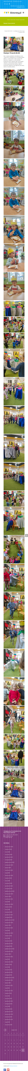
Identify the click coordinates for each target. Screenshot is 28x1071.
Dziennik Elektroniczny (8, 1)
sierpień (14, 1030)
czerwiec (9, 870)
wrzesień (9, 865)
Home (8, 19)
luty (7, 852)
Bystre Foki (13, 19)
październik (9, 862)
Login (7, 3)
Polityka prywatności (13, 1066)
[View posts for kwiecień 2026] (5, 1030)
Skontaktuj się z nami (17, 1)
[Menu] (23, 13)
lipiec (8, 867)
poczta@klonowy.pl (20, 7)
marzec (8, 849)
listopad (8, 859)
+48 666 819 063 (8, 837)
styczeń (8, 854)
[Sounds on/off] (10, 4)
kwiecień (9, 846)
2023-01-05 (9, 31)
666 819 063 (21, 5)
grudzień (9, 857)
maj (7, 873)
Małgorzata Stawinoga (19, 31)
